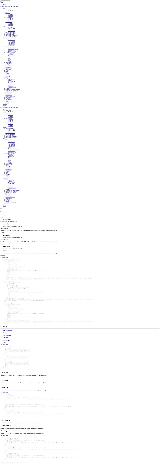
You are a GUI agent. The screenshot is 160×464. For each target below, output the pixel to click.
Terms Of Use (3, 462)
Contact (4, 105)
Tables (9, 61)
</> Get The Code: (4, 257)
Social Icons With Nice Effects (12, 90)
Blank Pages (8, 76)
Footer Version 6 (11, 45)
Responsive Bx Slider (10, 34)
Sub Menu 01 (10, 14)
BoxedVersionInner (12, 10)
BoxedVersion (8, 9)
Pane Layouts (8, 46)
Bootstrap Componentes (10, 52)
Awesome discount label (10, 96)
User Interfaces (8, 99)
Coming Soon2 (9, 68)
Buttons (9, 56)
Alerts (9, 60)
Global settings (11, 53)
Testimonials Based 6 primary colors (13, 89)
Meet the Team (8, 65)
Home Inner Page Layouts (13, 49)
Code (9, 58)
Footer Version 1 (11, 40)
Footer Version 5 (11, 44)
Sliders (4, 26)
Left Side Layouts (11, 50)
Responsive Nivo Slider (10, 32)
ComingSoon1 (8, 67)
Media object (10, 83)
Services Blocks (9, 95)
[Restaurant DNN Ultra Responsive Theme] (9, 6)
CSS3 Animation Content (11, 101)
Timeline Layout (9, 92)
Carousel (7, 100)
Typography (10, 54)
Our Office (8, 73)
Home (4, 8)
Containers (5, 104)
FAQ (7, 72)
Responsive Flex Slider (10, 33)
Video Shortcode (11, 79)
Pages (4, 37)
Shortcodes (5, 77)
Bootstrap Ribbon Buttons (11, 91)
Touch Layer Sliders (10, 27)
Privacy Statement (10, 462)
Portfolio (7, 102)
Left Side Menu (9, 22)
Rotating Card (8, 88)
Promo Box (10, 80)
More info (20, 226)
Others (7, 78)
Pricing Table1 (8, 94)
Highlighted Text (11, 81)
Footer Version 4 (11, 43)
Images (9, 59)
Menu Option (5, 11)
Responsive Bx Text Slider (11, 36)
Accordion (8, 98)
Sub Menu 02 (10, 15)
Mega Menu (8, 13)
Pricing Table (8, 69)
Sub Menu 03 (10, 16)
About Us (7, 64)
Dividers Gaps (11, 82)
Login (1, 2)
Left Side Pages (9, 62)
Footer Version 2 (11, 41)
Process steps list (9, 97)
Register (4, 4)
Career (7, 71)
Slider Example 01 (11, 28)
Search (1, 217)
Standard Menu (9, 17)
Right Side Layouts (12, 51)
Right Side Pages (9, 63)
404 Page (7, 74)
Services (7, 70)
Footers (7, 38)
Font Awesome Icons (12, 87)
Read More (2, 232)
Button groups (11, 55)
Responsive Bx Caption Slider (11, 35)
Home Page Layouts (12, 47)
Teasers (9, 85)
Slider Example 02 (11, 29)
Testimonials (10, 86)
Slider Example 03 (11, 31)
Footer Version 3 (11, 42)
